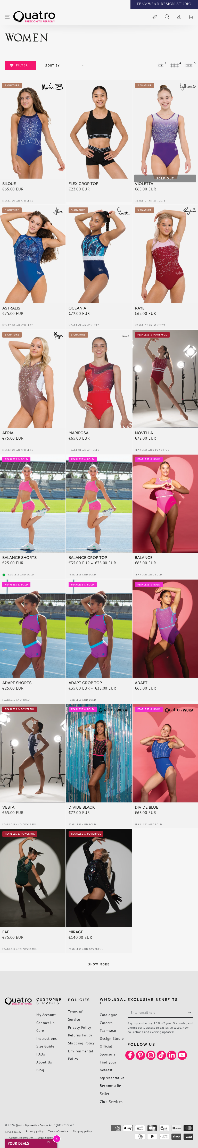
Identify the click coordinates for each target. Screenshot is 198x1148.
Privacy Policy (79, 1027)
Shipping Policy (81, 1043)
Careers (106, 1022)
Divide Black (82, 807)
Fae (5, 932)
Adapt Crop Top (85, 683)
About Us (44, 1062)
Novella (144, 433)
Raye (140, 308)
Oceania (77, 308)
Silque (9, 183)
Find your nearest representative (112, 1070)
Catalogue (108, 1014)
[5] (188, 65)
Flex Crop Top (83, 183)
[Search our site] (167, 17)
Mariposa (78, 433)
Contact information (21, 1137)
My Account (46, 1014)
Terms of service (58, 1131)
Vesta (8, 807)
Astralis (11, 308)
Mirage (76, 932)
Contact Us (45, 1022)
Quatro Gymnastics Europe (32, 1125)
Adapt (141, 683)
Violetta (144, 183)
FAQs (40, 1054)
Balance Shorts (19, 557)
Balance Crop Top (88, 557)
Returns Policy (80, 1035)
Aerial (8, 433)
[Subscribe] (190, 1012)
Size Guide (45, 1046)
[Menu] (7, 17)
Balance (144, 557)
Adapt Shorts (16, 683)
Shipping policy (82, 1131)
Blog (40, 1069)
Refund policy (13, 1132)
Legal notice (45, 1137)
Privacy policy (35, 1131)
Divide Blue (146, 807)
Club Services (111, 1101)
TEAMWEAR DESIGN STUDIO (164, 4)
